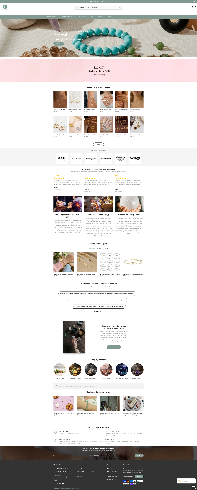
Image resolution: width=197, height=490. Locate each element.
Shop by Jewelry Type (66, 16)
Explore (58, 43)
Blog (93, 471)
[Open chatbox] (193, 487)
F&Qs (78, 474)
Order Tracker (80, 471)
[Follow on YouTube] (63, 483)
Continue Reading (58, 417)
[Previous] (55, 403)
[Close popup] (194, 480)
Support (100, 16)
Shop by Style (81, 16)
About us (94, 469)
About (109, 16)
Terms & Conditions (112, 476)
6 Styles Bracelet (74, 300)
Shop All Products (98, 311)
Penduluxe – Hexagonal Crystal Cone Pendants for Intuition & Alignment (105, 300)
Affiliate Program (111, 479)
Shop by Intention (51, 16)
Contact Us (80, 469)
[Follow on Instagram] (60, 483)
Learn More (113, 347)
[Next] (142, 403)
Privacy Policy (111, 469)
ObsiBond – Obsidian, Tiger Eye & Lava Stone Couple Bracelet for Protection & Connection (98, 306)
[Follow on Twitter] (57, 483)
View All (98, 144)
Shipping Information (113, 474)
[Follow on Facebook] (54, 483)
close (3, 1)
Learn (91, 16)
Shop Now (105, 1)
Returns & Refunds (112, 471)
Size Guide (79, 476)
